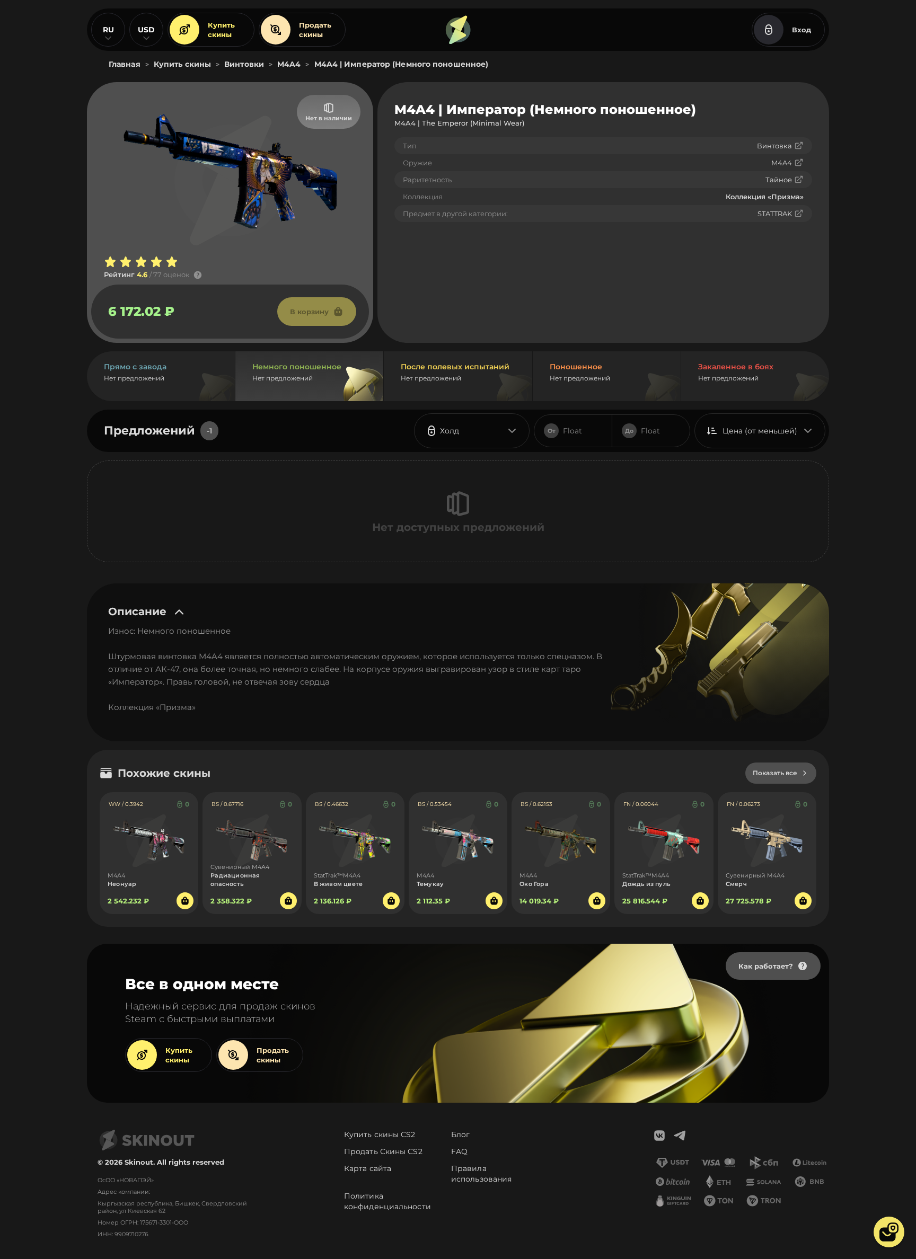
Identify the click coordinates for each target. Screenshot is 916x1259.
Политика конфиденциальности (387, 1201)
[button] (889, 1232)
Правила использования (481, 1174)
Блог (460, 1134)
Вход (801, 29)
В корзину (309, 311)
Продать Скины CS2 (383, 1151)
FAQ (459, 1151)
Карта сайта (367, 1168)
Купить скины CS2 (380, 1134)
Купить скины (221, 30)
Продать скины (315, 30)
